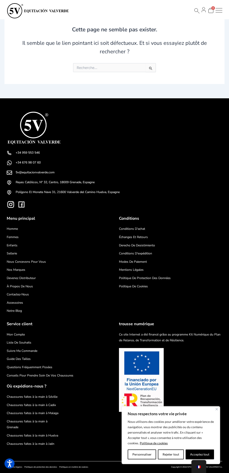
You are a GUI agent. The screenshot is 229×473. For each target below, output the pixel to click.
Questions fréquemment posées (29, 367)
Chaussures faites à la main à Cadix (31, 405)
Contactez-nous (18, 294)
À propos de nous (20, 286)
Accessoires (15, 303)
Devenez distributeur (21, 278)
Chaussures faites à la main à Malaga (32, 413)
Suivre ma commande (22, 351)
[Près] (217, 409)
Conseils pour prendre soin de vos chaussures (40, 375)
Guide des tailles (19, 359)
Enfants (12, 245)
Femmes (13, 237)
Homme (12, 229)
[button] (9, 463)
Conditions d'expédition (135, 253)
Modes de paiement (133, 262)
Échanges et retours (133, 237)
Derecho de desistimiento (137, 245)
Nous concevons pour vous (26, 262)
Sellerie (12, 253)
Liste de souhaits (19, 342)
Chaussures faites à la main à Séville (32, 397)
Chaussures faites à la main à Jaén (30, 444)
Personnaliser (142, 454)
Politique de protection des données (145, 278)
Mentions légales (131, 270)
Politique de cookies (154, 443)
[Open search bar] (196, 10)
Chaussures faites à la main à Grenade (27, 424)
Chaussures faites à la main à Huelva (32, 435)
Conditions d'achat (132, 229)
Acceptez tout (199, 454)
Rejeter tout (171, 454)
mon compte (16, 334)
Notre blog (14, 311)
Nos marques (16, 270)
